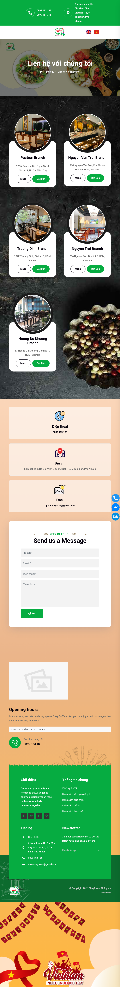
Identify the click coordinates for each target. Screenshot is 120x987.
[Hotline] (116, 498)
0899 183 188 (44, 10)
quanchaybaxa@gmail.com (60, 505)
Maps (23, 178)
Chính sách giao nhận (73, 800)
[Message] (116, 507)
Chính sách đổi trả (71, 805)
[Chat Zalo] (116, 517)
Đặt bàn (41, 178)
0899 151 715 (44, 14)
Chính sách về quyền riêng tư (76, 794)
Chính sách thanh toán (73, 811)
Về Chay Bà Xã (69, 788)
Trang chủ (48, 71)
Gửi (33, 613)
